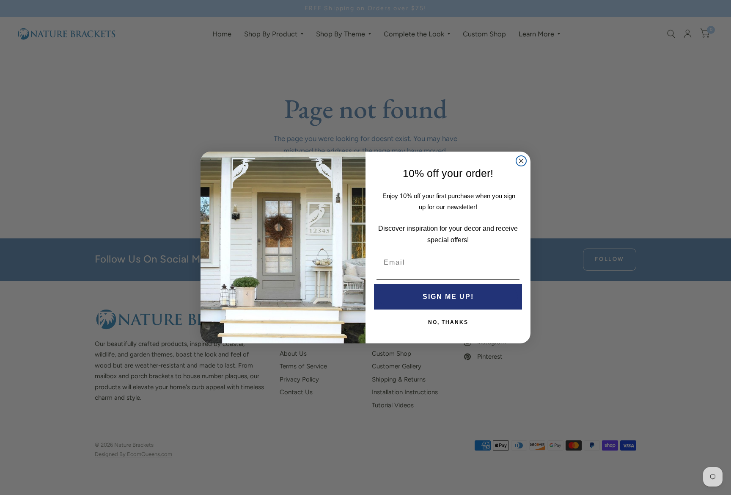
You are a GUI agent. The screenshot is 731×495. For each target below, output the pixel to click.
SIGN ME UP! (448, 296)
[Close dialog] (521, 161)
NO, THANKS (448, 322)
